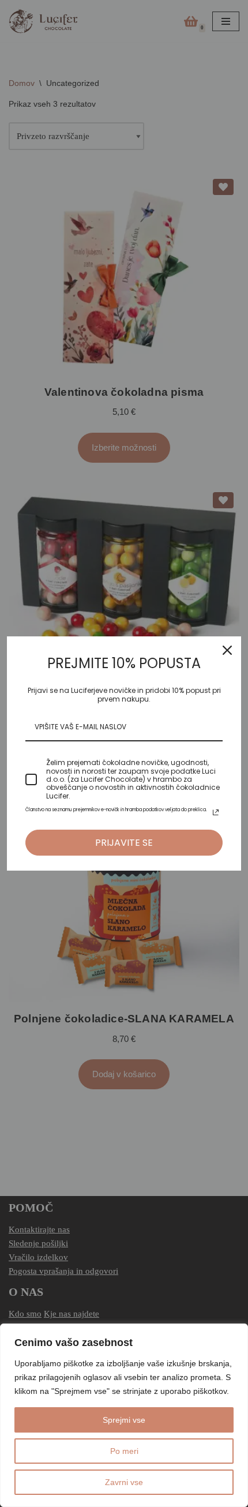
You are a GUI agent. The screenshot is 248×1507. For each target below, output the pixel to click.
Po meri (124, 1451)
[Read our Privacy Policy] (216, 812)
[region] (124, 1415)
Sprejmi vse (124, 1419)
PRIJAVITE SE (124, 842)
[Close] (227, 650)
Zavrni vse (124, 1482)
